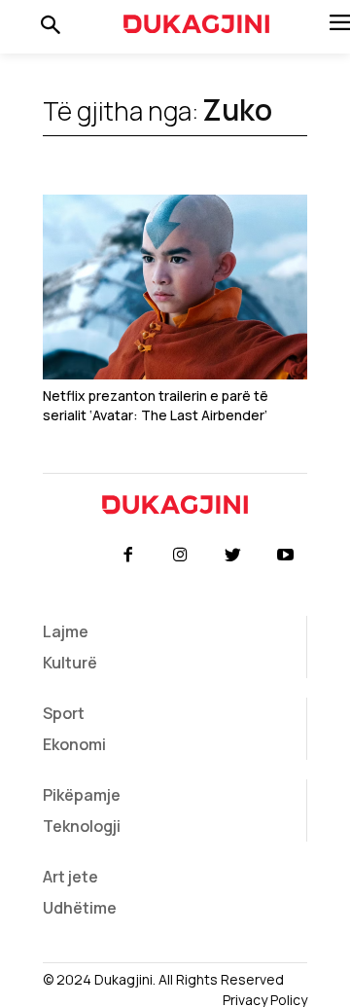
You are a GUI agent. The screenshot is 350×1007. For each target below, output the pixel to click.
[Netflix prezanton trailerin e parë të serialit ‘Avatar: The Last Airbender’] (175, 287)
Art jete (70, 876)
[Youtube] (285, 555)
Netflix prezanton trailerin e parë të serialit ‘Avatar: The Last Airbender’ (155, 405)
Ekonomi (74, 744)
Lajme (65, 631)
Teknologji (82, 826)
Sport (64, 713)
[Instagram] (179, 555)
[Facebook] (127, 555)
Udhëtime (80, 907)
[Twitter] (233, 555)
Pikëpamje (82, 795)
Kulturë (70, 662)
